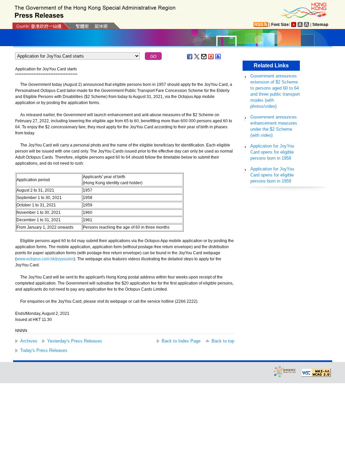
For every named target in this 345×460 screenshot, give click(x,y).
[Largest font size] (306, 24)
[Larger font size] (300, 24)
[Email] (204, 56)
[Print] (218, 56)
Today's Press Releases (43, 350)
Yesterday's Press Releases (74, 340)
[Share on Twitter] (197, 56)
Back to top (223, 340)
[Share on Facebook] (190, 56)
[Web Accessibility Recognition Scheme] (285, 371)
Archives (28, 340)
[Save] (211, 56)
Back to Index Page (181, 340)
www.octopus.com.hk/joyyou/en (45, 259)
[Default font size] (293, 24)
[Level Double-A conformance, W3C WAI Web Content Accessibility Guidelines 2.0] (316, 372)
